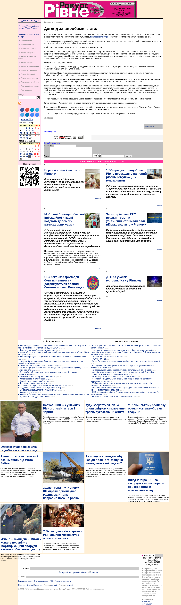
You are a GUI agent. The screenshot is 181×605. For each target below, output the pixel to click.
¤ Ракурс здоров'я (26, 52)
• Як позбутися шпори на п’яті (31, 381)
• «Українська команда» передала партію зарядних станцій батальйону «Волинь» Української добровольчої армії (123, 373)
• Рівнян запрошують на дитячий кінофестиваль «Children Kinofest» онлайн (52, 357)
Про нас (21, 585)
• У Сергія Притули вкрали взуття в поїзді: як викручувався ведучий (49, 368)
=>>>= (98, 199)
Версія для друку (149, 126)
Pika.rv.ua (146, 602)
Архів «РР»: (27, 119)
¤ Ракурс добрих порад (29, 86)
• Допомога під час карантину (31, 383)
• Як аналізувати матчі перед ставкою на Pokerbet (113, 377)
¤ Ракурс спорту (26, 62)
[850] (47, 381)
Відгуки (29, 585)
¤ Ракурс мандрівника (28, 78)
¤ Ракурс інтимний (27, 74)
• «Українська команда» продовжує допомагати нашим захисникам (121, 370)
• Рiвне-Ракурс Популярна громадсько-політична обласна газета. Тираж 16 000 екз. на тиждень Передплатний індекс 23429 (54, 347)
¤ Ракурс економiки (27, 48)
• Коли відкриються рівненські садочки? (36, 365)
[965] (28, 354)
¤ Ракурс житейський (28, 70)
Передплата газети (63, 581)
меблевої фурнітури (99, 37)
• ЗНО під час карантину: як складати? (35, 377)
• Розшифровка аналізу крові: (31, 379)
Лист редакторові (41, 581)
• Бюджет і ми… (25, 392)
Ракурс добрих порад (54, 22)
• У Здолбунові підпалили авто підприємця (37, 388)
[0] (59, 348)
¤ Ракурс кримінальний (29, 66)
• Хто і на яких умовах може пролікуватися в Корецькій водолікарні (121, 350)
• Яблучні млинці (98, 359)
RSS (52, 581)
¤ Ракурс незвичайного (29, 82)
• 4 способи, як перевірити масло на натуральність (41, 385)
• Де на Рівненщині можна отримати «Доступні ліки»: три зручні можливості (125, 361)
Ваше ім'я (48, 145)
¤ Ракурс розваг (26, 90)
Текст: (46, 156)
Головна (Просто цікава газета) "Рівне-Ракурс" (29, 27)
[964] (53, 350)
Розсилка (38, 585)
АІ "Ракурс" (147, 604)
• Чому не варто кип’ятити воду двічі (34, 350)
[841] (47, 379)
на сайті (54, 585)
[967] (47, 383)
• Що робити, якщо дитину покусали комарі (37, 390)
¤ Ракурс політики (26, 45)
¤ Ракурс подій (25, 41)
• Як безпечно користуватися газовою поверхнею (113, 396)
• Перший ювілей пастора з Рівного (107, 357)
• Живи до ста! (24, 370)
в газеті (70, 585)
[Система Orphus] (68, 138)
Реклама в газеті (25, 581)
